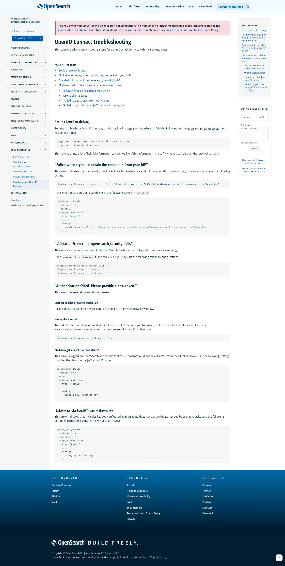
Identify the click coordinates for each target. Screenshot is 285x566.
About (120, 6)
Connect (207, 485)
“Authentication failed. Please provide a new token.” (91, 85)
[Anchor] (78, 65)
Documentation (174, 6)
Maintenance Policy (138, 496)
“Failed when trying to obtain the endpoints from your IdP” (95, 75)
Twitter (206, 490)
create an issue (258, 171)
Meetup (207, 507)
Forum (55, 490)
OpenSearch (54, 6)
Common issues (22, 157)
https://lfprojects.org (155, 557)
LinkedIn (207, 496)
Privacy (131, 518)
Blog (191, 6)
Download (205, 6)
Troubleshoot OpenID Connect (25, 184)
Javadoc (15, 200)
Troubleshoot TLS (22, 171)
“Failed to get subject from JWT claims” (86, 100)
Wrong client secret (75, 95)
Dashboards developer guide (27, 205)
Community (152, 6)
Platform (134, 6)
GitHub (55, 496)
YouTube (207, 502)
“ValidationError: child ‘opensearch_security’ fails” (89, 80)
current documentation (73, 30)
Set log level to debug (72, 70)
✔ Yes (247, 117)
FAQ (129, 502)
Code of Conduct (61, 485)
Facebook (208, 513)
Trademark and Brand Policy (143, 513)
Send (254, 148)
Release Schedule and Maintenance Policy (192, 30)
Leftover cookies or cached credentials (87, 91)
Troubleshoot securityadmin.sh (22, 164)
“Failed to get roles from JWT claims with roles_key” (94, 105)
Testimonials (134, 507)
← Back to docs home (23, 31)
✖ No (262, 117)
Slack (54, 502)
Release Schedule (137, 490)
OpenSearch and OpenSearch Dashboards (25, 20)
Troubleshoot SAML (23, 176)
